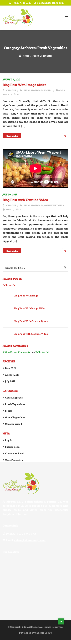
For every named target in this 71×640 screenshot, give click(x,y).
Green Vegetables (54, 205)
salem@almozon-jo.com (50, 2)
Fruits (47, 90)
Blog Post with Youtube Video (25, 200)
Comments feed (14, 453)
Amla (62, 90)
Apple (6, 94)
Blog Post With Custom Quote (31, 321)
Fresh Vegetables (43, 55)
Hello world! (9, 285)
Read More (12, 135)
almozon (10, 90)
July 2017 (10, 381)
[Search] (65, 268)
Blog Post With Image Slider (24, 85)
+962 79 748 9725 (21, 2)
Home (26, 55)
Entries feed (12, 446)
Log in (8, 440)
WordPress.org (14, 459)
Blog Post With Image (26, 295)
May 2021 (10, 368)
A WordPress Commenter (17, 352)
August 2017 (12, 374)
